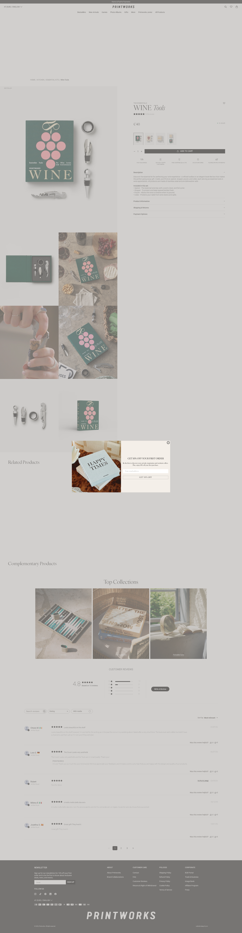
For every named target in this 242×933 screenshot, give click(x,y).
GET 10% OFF (145, 477)
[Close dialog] (168, 442)
